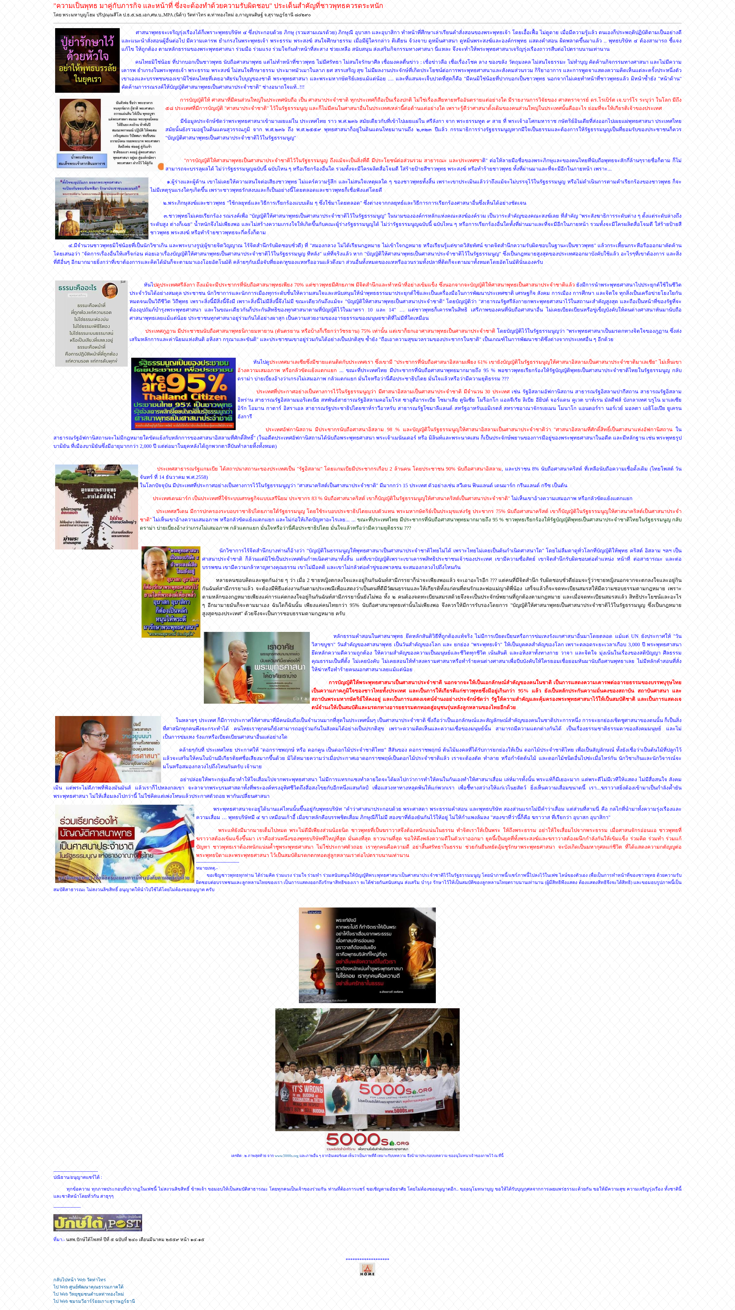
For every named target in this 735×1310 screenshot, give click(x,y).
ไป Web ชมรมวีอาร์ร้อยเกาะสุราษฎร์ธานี (94, 1301)
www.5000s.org (287, 1156)
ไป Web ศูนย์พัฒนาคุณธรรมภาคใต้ (88, 1286)
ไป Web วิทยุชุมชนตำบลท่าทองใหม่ (88, 1294)
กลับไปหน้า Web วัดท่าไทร (79, 1279)
